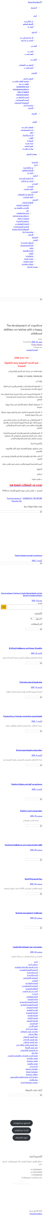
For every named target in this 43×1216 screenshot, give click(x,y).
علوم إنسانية (29, 146)
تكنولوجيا (30, 140)
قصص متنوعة (32, 1061)
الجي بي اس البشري (30, 991)
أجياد (35, 16)
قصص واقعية (32, 1064)
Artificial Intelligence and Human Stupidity (25, 648)
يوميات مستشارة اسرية (29, 1082)
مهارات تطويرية (28, 149)
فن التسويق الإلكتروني (29, 1050)
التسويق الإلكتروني (30, 978)
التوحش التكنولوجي (30, 986)
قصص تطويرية (32, 1058)
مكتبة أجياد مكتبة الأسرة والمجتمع (24, 1077)
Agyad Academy (36, 1214)
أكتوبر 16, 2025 (36, 653)
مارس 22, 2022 (37, 342)
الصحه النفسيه (24, 290)
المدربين (34, 46)
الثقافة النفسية (32, 989)
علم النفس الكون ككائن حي (27, 1045)
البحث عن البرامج (27, 40)
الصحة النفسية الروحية (29, 1005)
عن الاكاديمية (28, 21)
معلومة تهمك (32, 1072)
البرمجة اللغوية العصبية (29, 970)
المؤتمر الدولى (28, 78)
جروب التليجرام (21, 1138)
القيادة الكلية (33, 1018)
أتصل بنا (30, 27)
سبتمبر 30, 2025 (36, 816)
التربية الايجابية (32, 975)
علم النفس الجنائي (30, 1042)
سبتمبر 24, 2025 (36, 884)
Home (38, 290)
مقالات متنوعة (32, 1074)
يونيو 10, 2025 (37, 601)
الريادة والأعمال (27, 135)
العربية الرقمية (32, 1010)
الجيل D (35, 994)
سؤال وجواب (33, 1034)
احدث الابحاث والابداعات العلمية (26, 967)
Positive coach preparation (31, 811)
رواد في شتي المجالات (29, 1032)
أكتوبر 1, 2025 (37, 561)
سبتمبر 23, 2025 (36, 918)
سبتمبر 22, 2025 (36, 952)
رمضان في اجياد (32, 1029)
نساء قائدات (33, 1080)
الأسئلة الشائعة (28, 24)
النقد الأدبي (33, 1026)
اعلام (31, 132)
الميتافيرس (34, 1023)
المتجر (34, 122)
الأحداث (34, 73)
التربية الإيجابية (32, 973)
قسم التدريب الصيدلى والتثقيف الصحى (23, 1056)
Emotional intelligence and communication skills (23, 845)
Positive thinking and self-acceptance (28, 555)
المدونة (34, 113)
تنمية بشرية (29, 143)
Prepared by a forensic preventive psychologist (22, 716)
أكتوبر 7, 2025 (37, 721)
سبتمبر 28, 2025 (36, 850)
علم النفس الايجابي (30, 1040)
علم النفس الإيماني (30, 1037)
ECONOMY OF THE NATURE (32, 498)
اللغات (31, 138)
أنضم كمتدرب (28, 67)
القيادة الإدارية (33, 1015)
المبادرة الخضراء (32, 1021)
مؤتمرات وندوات (31, 1069)
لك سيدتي (34, 1066)
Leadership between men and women (27, 947)
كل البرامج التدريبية (26, 38)
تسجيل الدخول (31, 154)
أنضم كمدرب (28, 54)
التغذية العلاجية (31, 983)
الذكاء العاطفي (32, 997)
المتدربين (33, 59)
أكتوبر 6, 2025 (37, 755)
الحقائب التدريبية (27, 127)
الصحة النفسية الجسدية (29, 1002)
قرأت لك (35, 1053)
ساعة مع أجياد (28, 105)
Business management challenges (29, 913)
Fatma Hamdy (36, 345)
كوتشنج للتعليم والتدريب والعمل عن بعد (21, 208)
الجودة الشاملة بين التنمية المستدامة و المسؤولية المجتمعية (22, 100)
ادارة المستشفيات (27, 130)
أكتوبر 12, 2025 (36, 687)
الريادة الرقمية (33, 999)
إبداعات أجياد (33, 964)
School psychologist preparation (29, 750)
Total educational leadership (30, 682)
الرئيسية (34, 7)
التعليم (35, 981)
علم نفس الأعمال (31, 1048)
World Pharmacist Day (33, 879)
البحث (40, 603)
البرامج (34, 32)
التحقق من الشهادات (26, 65)
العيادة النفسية (32, 1013)
